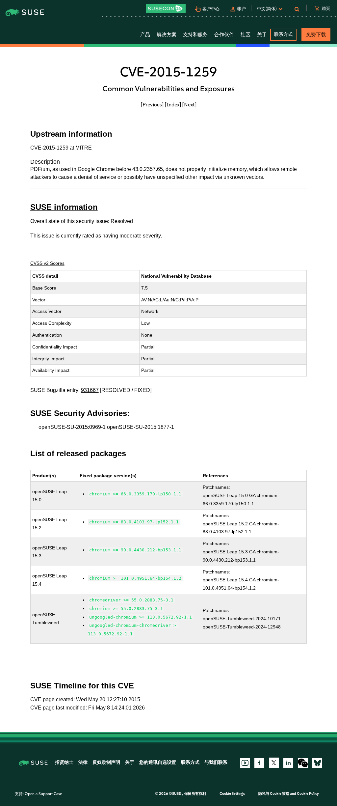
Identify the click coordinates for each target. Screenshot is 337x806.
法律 (83, 762)
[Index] (173, 104)
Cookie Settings (232, 794)
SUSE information (64, 207)
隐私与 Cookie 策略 (273, 794)
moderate (130, 235)
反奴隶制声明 (106, 762)
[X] (274, 762)
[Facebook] (259, 763)
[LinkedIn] (288, 763)
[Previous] (152, 104)
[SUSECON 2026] (166, 8)
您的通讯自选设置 (157, 762)
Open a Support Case (43, 794)
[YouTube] (245, 763)
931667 (90, 390)
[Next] (189, 104)
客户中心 (211, 8)
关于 (129, 762)
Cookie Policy (308, 794)
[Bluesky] (317, 763)
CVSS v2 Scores (47, 263)
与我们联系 (215, 762)
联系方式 (283, 34)
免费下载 (316, 35)
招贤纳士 (64, 762)
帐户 (241, 8)
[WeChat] (303, 763)
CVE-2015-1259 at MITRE (61, 148)
